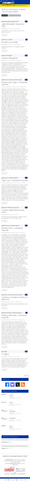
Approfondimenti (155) (14, 15)
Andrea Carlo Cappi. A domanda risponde (14, 83)
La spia (11, 395)
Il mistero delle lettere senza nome (13, 211)
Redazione (20, 456)
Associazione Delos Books (14, 463)
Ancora (26, 375)
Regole (15, 456)
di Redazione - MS (5, 60)
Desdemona (5, 442)
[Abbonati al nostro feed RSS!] (22, 384)
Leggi (5, 35)
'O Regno (5, 354)
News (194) (4, 15)
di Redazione (4, 28)
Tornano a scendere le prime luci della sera (15, 298)
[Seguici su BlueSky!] (12, 384)
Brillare (8, 5)
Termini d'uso (6, 456)
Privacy (11, 456)
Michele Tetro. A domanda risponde (12, 229)
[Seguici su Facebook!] (7, 384)
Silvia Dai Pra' (3, 5)
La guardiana (14, 5)
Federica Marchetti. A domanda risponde (14, 316)
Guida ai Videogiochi (10, 58)
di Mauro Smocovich (6, 86)
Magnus (4, 448)
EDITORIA (11, 394)
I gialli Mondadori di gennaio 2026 (13, 25)
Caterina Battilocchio (22, 5)
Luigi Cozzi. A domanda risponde (15, 180)
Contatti (25, 456)
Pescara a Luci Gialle (10, 42)
